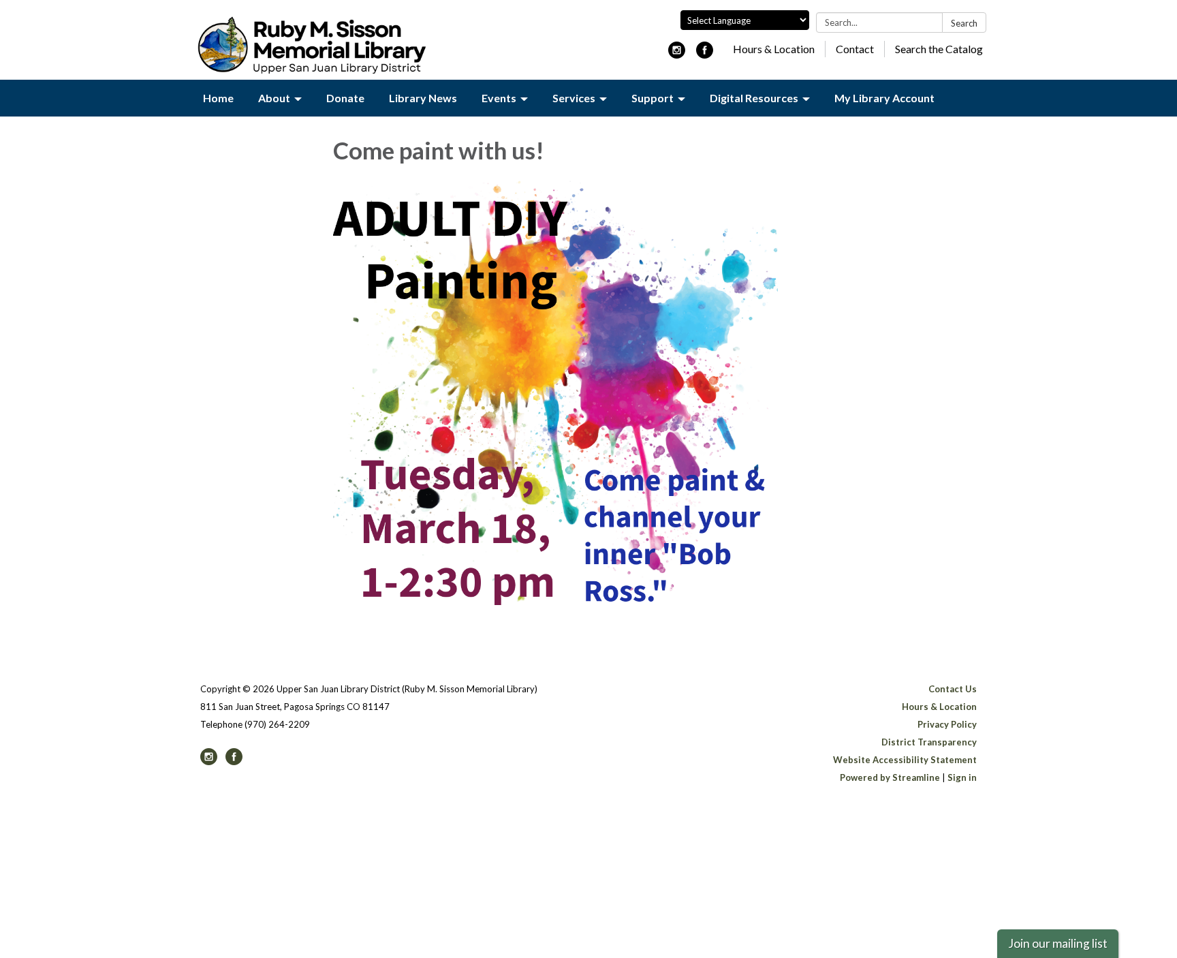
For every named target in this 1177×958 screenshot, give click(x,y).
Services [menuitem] (573, 97)
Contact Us (952, 688)
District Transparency (929, 742)
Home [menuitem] (218, 97)
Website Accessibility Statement (905, 759)
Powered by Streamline (890, 777)
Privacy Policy (947, 724)
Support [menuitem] (652, 97)
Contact (855, 48)
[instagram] (676, 54)
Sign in (962, 777)
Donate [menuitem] (345, 97)
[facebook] (704, 54)
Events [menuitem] (499, 97)
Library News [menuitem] (423, 97)
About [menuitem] (274, 97)
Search (964, 23)
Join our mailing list (1058, 943)
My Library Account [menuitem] (884, 97)
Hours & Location (774, 48)
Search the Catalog (939, 48)
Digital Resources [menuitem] (754, 97)
